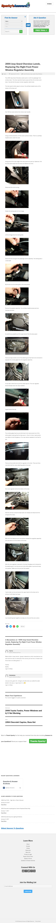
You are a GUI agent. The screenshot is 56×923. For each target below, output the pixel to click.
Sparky (5, 74)
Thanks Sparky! (38, 741)
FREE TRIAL (40, 30)
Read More (3, 804)
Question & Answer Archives (28, 860)
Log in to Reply (9, 668)
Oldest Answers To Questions (12, 828)
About (28, 844)
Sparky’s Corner (28, 858)
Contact (28, 846)
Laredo (34, 74)
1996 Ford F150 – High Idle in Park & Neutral (12, 800)
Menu (50, 4)
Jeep (31, 74)
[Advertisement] (28, 48)
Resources (28, 850)
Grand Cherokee (26, 74)
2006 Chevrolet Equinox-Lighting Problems (11, 816)
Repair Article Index (28, 856)
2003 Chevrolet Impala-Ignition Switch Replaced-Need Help (15, 808)
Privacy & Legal (28, 854)
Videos (28, 848)
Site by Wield (38, 921)
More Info (28, 852)
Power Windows (39, 74)
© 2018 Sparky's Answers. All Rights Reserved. (24, 921)
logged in (14, 697)
